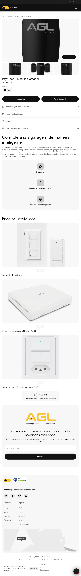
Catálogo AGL (24, 524)
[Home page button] (9, 486)
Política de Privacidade (40, 570)
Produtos (10, 16)
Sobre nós (7, 524)
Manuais (7, 517)
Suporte (22, 517)
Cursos (21, 512)
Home (3, 16)
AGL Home (23, 521)
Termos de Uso (40, 564)
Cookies (40, 567)
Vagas (6, 512)
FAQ (20, 508)
